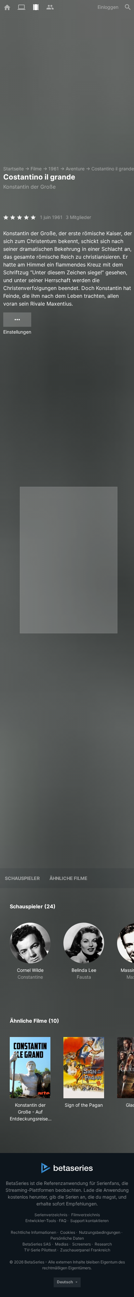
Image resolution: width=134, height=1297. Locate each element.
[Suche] (128, 7)
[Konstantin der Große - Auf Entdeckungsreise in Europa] (30, 1067)
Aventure (75, 168)
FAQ (62, 1220)
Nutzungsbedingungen (99, 1232)
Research (103, 1244)
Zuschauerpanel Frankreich (85, 1249)
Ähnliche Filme (68, 878)
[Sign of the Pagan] (83, 1067)
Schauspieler (22, 878)
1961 (53, 168)
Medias (61, 1244)
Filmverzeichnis (85, 1214)
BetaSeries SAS (36, 1244)
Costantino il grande (112, 168)
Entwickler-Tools (40, 1220)
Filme (36, 168)
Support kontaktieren (89, 1220)
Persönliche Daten (67, 1238)
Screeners (81, 1244)
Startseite (13, 168)
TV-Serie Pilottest (40, 1249)
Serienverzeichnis (50, 1214)
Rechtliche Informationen (33, 1232)
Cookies (67, 1232)
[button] (30, 955)
